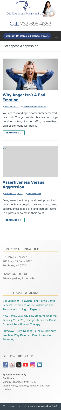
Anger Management (34, 106)
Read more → (14, 132)
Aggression (34, 193)
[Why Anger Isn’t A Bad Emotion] (30, 74)
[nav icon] (56, 36)
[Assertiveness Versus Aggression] (30, 161)
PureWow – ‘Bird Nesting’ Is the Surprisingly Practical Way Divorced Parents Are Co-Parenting (29, 335)
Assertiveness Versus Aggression (23, 184)
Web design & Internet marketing (20, 406)
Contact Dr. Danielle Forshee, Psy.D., (27, 35)
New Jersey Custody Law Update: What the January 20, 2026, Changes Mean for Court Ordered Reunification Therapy (30, 320)
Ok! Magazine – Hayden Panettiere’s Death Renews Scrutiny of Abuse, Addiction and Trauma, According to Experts (29, 305)
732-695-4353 (35, 24)
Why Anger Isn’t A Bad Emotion (24, 97)
